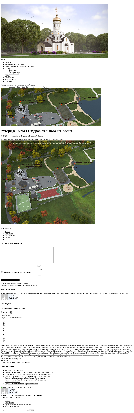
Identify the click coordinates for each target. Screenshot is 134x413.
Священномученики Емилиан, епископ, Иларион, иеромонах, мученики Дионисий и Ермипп (74, 347)
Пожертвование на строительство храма (19, 66)
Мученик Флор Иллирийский (115, 345)
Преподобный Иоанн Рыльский (25, 351)
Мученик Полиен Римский (88, 353)
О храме (8, 68)
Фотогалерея (9, 78)
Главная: (12, 87)
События (39, 136)
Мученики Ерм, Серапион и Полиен (28, 347)
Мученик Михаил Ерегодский (63, 355)
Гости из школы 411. (12, 382)
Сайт (39, 276)
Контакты (8, 81)
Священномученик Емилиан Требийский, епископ (105, 351)
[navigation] (67, 405)
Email (39, 270)
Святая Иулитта (73, 353)
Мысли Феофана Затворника (11, 358)
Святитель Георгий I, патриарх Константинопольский (36, 349)
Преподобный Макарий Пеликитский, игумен (87, 345)
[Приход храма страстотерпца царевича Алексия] (54, 57)
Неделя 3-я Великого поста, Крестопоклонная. (21, 384)
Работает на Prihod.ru (8, 395)
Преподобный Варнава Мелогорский (49, 351)
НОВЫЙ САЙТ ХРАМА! (14, 370)
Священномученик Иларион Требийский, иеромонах (48, 353)
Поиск (26, 410)
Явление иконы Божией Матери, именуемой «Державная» (26, 380)
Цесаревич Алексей (12, 74)
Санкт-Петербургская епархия (99, 293)
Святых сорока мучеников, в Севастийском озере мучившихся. (27, 376)
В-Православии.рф (12, 406)
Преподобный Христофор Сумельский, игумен (35, 355)
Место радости (10, 79)
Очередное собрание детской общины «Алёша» (18, 285)
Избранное (24, 136)
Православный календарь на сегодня (18, 404)
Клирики (12, 70)
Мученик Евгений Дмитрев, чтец (105, 349)
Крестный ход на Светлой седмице (15, 283)
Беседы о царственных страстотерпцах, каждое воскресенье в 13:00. (29, 372)
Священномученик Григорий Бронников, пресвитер (74, 349)
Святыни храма (14, 72)
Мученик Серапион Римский (108, 353)
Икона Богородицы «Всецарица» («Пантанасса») (18, 345)
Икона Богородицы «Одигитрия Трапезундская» (53, 345)
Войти (39, 395)
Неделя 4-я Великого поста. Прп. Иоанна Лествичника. (25, 378)
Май (23, 87)
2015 (18, 87)
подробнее (4, 360)
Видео (7, 76)
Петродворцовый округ (119, 293)
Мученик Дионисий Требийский (75, 351)
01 (27, 87)
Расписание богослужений (14, 64)
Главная (8, 62)
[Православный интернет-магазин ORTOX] (17, 387)
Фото (45, 136)
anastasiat (15, 136)
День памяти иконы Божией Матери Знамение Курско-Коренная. (28, 374)
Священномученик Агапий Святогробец (88, 355)
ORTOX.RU (32, 395)
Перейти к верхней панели (10, 397)
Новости (32, 136)
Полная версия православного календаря (15, 362)
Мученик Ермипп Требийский (18, 353)
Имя (39, 266)
